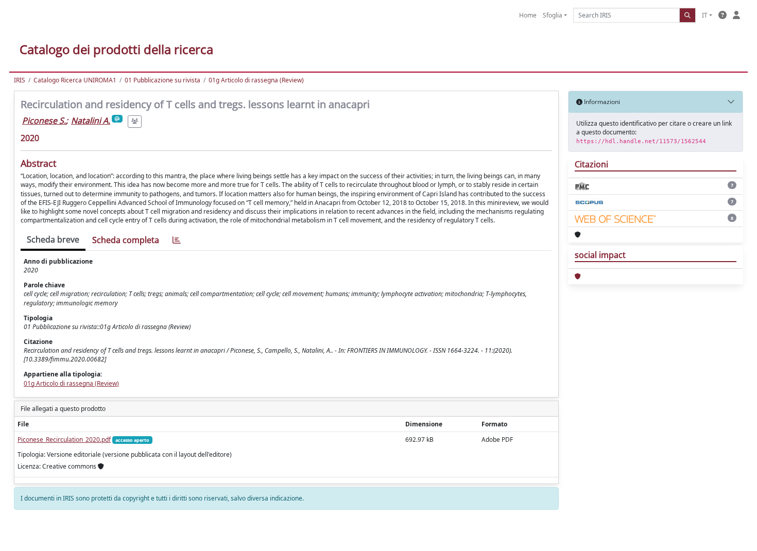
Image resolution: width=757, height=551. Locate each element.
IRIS (19, 80)
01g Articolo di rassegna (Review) (256, 80)
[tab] (176, 240)
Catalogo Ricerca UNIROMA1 (74, 80)
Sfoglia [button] (552, 15)
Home (528, 15)
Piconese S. (44, 120)
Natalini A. (90, 120)
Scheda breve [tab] (53, 239)
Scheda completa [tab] (125, 240)
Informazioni (601, 101)
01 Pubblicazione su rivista (162, 80)
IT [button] (705, 15)
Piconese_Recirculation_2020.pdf (64, 439)
